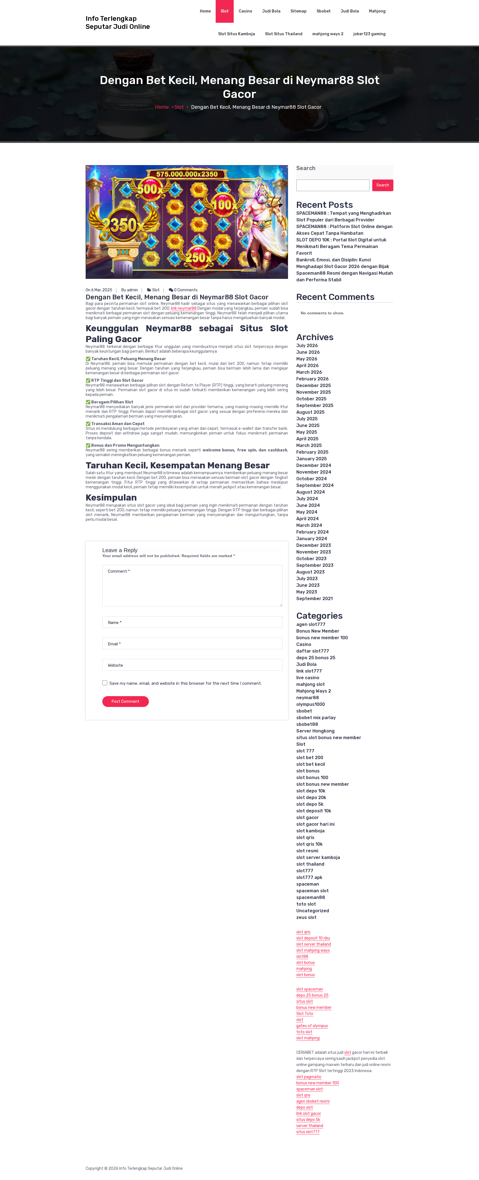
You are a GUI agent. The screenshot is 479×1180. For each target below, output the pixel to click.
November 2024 (313, 472)
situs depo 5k (308, 1119)
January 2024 (311, 538)
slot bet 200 (309, 757)
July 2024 (307, 498)
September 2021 (314, 598)
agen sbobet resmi (313, 1101)
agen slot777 (310, 624)
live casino (307, 677)
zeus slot (306, 917)
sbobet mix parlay (316, 717)
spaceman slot (312, 890)
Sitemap (299, 11)
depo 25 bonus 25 (315, 657)
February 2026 (312, 378)
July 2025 (307, 418)
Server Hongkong (315, 731)
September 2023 (314, 565)
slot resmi (307, 850)
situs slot (304, 1001)
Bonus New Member (317, 631)
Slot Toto (304, 1013)
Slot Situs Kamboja (236, 34)
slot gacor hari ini (315, 824)
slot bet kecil (310, 764)
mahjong (304, 968)
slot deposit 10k (313, 810)
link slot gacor (308, 1113)
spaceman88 (310, 897)
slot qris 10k (309, 844)
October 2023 (311, 558)
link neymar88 (184, 308)
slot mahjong (308, 1038)
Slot (225, 11)
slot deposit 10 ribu (313, 938)
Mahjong (377, 11)
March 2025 (309, 445)
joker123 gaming (369, 34)
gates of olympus (312, 1026)
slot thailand (310, 864)
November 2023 (313, 552)
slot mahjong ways (313, 950)
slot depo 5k (309, 804)
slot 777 (305, 751)
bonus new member (314, 1007)
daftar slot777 (312, 651)
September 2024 (315, 485)
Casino (245, 11)
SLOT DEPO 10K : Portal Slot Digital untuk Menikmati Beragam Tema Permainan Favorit (341, 246)
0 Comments (185, 290)
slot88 (302, 956)
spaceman (307, 884)
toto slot (306, 904)
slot (299, 1019)
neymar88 (307, 697)
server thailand (309, 1125)
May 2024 (306, 512)
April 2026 (307, 365)
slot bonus (308, 771)
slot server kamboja (318, 857)
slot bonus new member (322, 784)
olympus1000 (310, 704)
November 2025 (313, 392)
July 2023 (307, 578)
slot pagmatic (309, 1077)
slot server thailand (313, 944)
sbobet (304, 711)
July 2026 (307, 345)
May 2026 (306, 359)
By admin (129, 290)
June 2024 (308, 505)
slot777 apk (309, 877)
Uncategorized (312, 910)
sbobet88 (307, 724)
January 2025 (311, 458)
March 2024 (309, 525)
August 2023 (310, 572)
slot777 (304, 870)
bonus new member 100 (322, 637)
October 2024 (311, 478)
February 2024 (312, 532)
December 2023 (313, 545)
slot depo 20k (311, 797)
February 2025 (312, 452)
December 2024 (313, 465)
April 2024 (307, 518)
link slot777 (309, 671)
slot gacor (307, 817)
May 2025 (306, 432)
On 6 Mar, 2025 (99, 290)
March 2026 (309, 372)
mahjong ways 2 (327, 34)
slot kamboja (310, 830)
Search (305, 168)
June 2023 (308, 585)
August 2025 (310, 412)
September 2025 (314, 405)
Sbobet (324, 11)
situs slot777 (308, 1132)
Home (205, 11)
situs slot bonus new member (328, 737)
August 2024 (310, 492)
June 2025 (308, 425)
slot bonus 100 (312, 777)
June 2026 (308, 352)
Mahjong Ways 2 (313, 691)
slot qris (305, 837)
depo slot (304, 1107)
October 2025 (311, 398)
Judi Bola (271, 11)
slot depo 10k (310, 791)
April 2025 (307, 438)
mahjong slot (310, 684)
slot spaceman (309, 989)
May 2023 (306, 592)
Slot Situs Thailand (283, 34)
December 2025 (313, 385)
